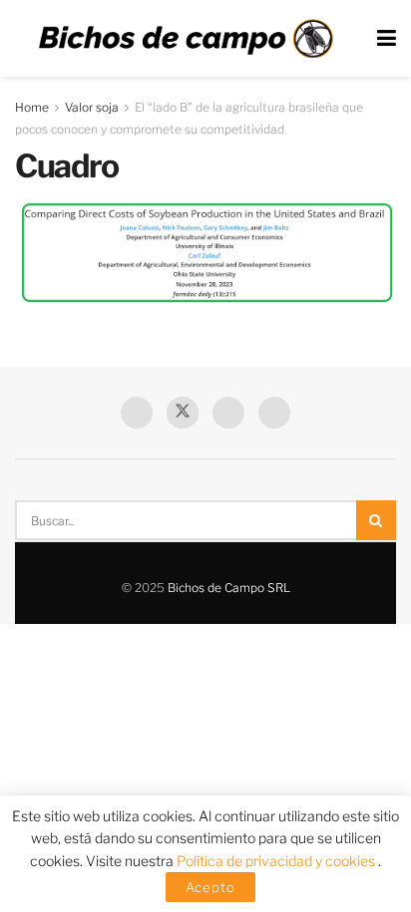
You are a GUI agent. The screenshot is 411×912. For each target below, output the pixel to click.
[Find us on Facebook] (137, 413)
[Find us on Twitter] (183, 413)
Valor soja (92, 107)
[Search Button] (376, 520)
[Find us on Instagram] (274, 413)
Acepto (210, 887)
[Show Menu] (386, 38)
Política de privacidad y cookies (277, 860)
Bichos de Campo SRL (229, 587)
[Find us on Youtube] (228, 413)
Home (32, 107)
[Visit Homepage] (185, 39)
